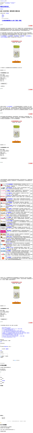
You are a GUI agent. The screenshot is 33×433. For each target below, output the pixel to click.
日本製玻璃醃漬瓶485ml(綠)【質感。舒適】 (12, 20)
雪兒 (1, 341)
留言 (7, 346)
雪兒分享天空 (5, 6)
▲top (1, 350)
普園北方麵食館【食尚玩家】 (6, 327)
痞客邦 (5, 346)
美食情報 (7, 13)
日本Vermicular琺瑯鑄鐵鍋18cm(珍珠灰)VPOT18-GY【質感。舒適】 (12, 328)
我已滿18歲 (2, 431)
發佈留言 (2, 357)
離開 (5, 431)
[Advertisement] (16, 98)
